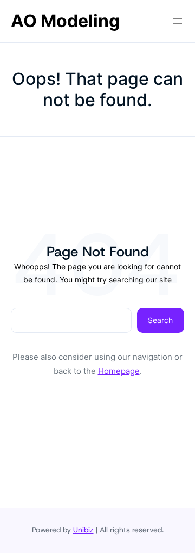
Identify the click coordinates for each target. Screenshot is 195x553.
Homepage (119, 371)
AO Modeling (65, 20)
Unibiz (83, 530)
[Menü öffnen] (177, 21)
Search (160, 320)
